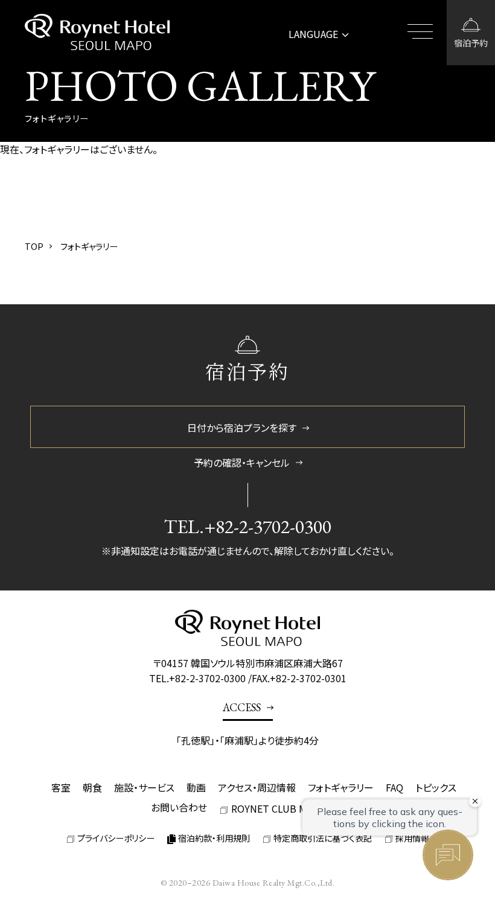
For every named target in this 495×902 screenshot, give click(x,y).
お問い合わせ (179, 807)
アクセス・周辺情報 (257, 787)
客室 (61, 787)
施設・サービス (144, 787)
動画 (196, 787)
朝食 (92, 787)
